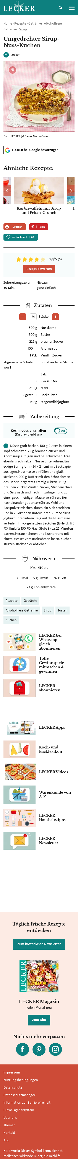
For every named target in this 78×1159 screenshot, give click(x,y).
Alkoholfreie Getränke (22, 610)
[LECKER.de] (19, 8)
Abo (6, 1140)
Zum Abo (39, 1020)
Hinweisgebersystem (18, 1110)
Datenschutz (12, 1088)
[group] (39, 198)
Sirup (23, 29)
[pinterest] (39, 1049)
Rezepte (20, 23)
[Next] (71, 190)
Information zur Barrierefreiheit (26, 1103)
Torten (62, 610)
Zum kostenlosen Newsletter (39, 944)
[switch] (60, 431)
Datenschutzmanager (19, 1095)
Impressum (11, 1072)
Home (7, 23)
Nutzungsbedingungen (20, 1080)
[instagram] (55, 1049)
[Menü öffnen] (72, 7)
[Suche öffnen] (60, 7)
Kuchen (11, 620)
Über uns (10, 1118)
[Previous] (7, 190)
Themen (9, 1125)
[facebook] (22, 1049)
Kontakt (9, 1133)
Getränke (35, 23)
